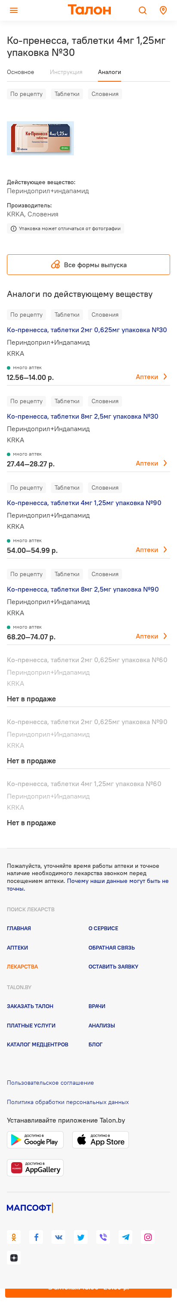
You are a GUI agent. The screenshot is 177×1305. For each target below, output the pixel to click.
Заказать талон (30, 1006)
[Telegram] (125, 1237)
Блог (95, 1044)
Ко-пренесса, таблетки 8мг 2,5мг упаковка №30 (83, 416)
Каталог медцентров (37, 1044)
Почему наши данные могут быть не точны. (88, 884)
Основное (20, 72)
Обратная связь (111, 947)
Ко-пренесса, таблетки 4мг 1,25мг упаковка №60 (84, 783)
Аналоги (109, 72)
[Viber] (103, 1237)
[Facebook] (36, 1237)
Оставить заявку (113, 966)
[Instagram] (147, 1237)
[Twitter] (80, 1237)
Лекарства (22, 966)
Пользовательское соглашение (50, 1082)
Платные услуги (31, 1025)
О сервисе (103, 928)
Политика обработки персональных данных (68, 1102)
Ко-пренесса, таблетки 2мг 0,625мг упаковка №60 (87, 659)
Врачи (96, 1006)
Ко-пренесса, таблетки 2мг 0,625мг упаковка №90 (87, 721)
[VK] (58, 1237)
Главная (19, 928)
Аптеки (147, 376)
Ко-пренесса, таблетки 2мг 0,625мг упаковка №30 (87, 329)
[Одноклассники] (13, 1237)
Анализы (101, 1025)
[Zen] (13, 1257)
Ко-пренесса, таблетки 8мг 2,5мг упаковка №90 (83, 589)
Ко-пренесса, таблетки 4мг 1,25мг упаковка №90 (84, 502)
